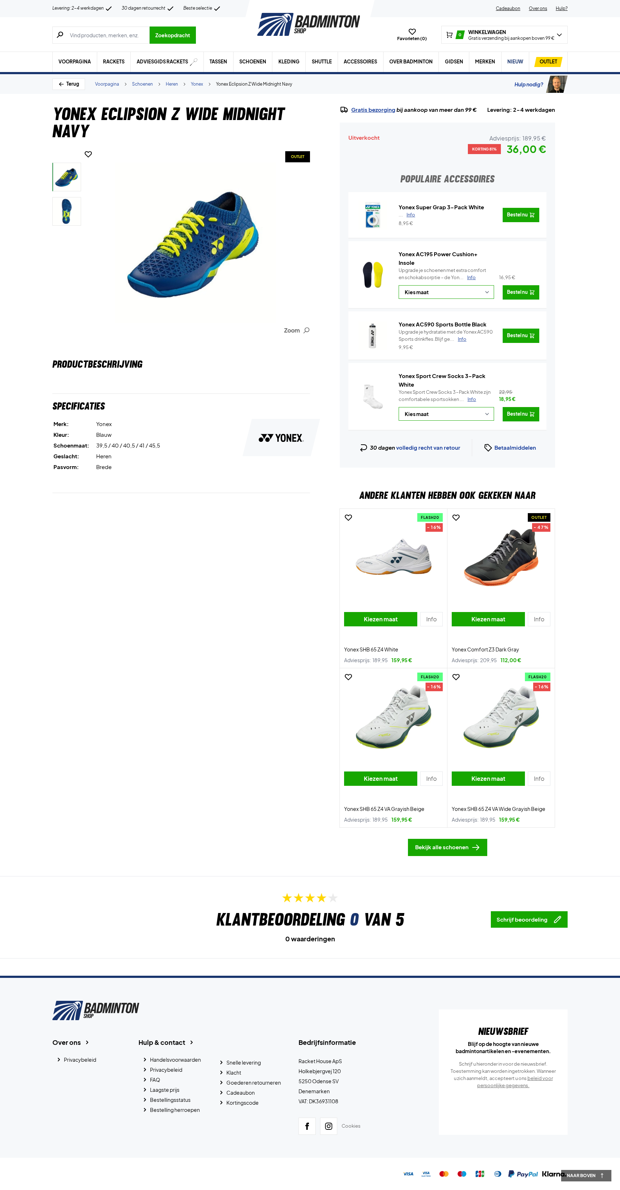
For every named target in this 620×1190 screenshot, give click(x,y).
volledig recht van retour (428, 447)
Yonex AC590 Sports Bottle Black (443, 324)
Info (471, 277)
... (407, 215)
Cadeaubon (508, 8)
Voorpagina (74, 61)
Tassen (218, 61)
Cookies (351, 1126)
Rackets (114, 61)
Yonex (197, 84)
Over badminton (411, 61)
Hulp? (562, 8)
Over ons (538, 8)
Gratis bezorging (373, 110)
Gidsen (454, 61)
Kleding (289, 61)
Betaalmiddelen (515, 447)
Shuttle (322, 61)
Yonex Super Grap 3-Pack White (441, 207)
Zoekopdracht (172, 35)
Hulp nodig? (529, 84)
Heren (172, 84)
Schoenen (252, 61)
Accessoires (360, 61)
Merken (485, 61)
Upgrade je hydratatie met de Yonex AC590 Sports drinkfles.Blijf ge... (446, 335)
